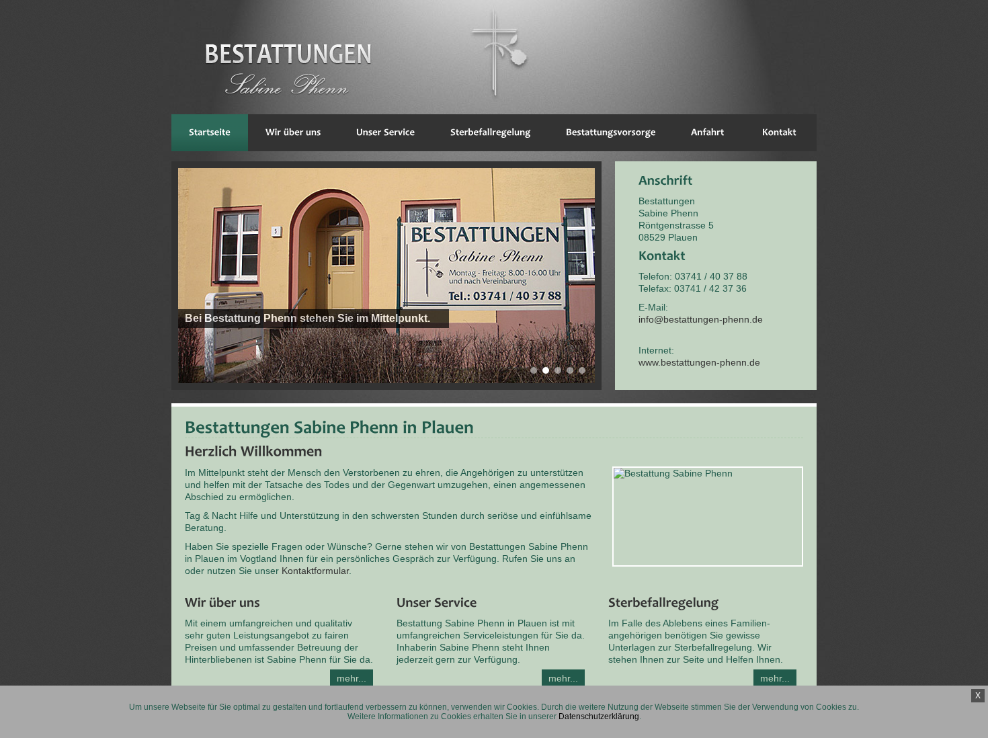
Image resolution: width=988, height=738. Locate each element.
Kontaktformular (315, 570)
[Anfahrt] (707, 132)
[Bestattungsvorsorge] (610, 132)
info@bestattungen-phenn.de (701, 319)
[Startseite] (209, 132)
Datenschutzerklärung (599, 716)
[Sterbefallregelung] (490, 132)
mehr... (351, 678)
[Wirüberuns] (293, 132)
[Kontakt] (779, 132)
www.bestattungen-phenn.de (699, 362)
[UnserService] (386, 132)
